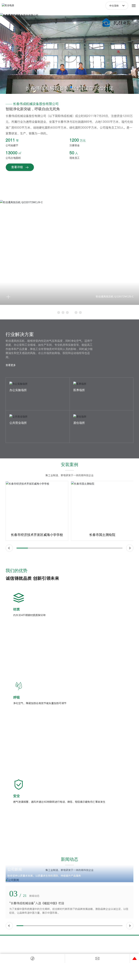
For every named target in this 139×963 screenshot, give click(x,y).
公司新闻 (14, 869)
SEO (87, 945)
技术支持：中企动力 (67, 949)
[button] (68, 87)
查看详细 (17, 167)
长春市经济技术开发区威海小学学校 (37, 535)
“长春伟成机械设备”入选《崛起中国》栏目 (36, 903)
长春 (79, 949)
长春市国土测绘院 (102, 535)
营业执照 (78, 945)
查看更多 (11, 365)
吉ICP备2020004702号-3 (60, 945)
